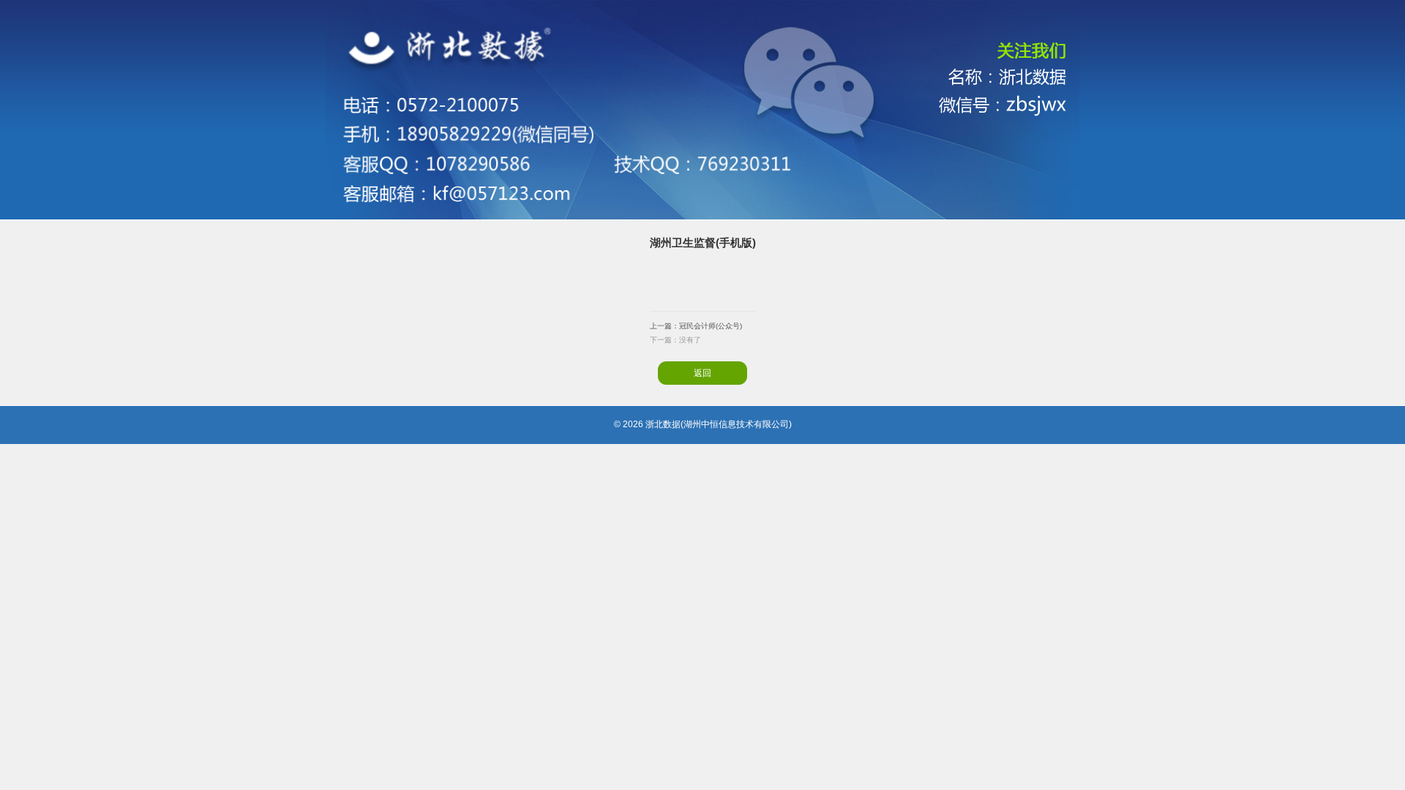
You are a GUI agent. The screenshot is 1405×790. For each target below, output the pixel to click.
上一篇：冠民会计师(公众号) (696, 326)
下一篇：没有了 (675, 340)
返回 (702, 373)
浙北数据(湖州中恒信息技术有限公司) (718, 424)
